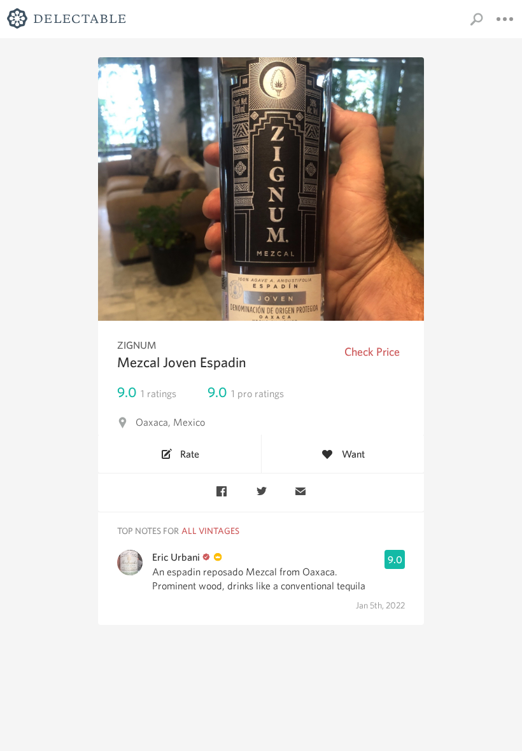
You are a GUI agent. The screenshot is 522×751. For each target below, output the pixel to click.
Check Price (372, 351)
